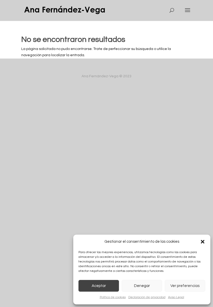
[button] (202, 241)
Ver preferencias (184, 286)
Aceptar (99, 286)
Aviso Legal (176, 297)
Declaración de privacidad (146, 297)
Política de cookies (113, 297)
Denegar (142, 286)
